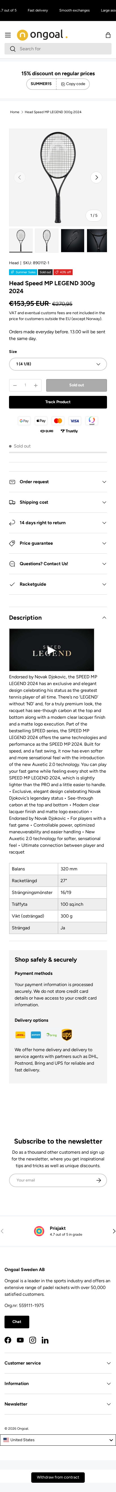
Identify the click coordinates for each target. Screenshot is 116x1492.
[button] (108, 35)
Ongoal (22, 1429)
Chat (16, 1321)
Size (13, 351)
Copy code (75, 83)
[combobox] (58, 48)
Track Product (58, 402)
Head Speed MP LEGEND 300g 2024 (53, 112)
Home (14, 112)
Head (14, 263)
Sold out (76, 385)
